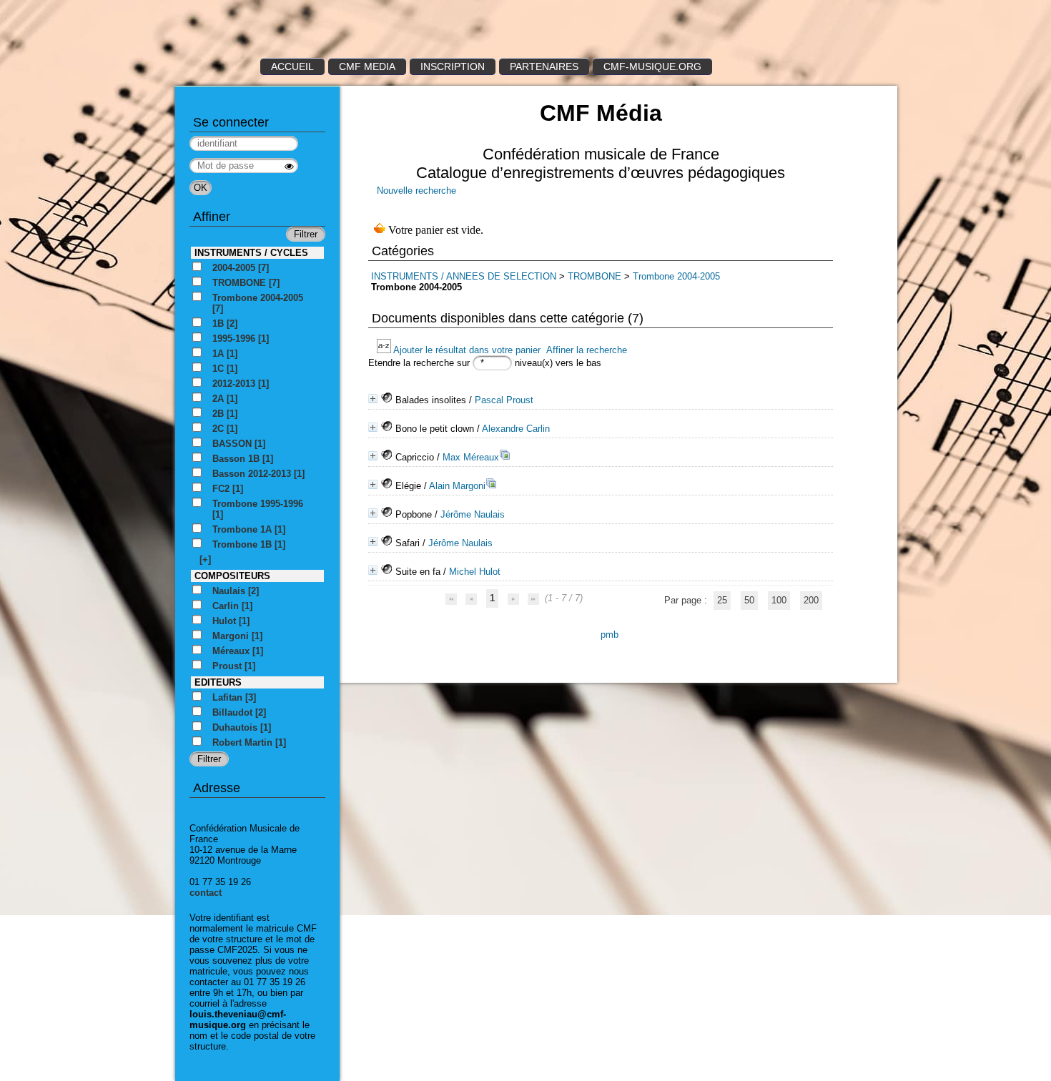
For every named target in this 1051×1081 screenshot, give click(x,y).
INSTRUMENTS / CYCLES (251, 252)
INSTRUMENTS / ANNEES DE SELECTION (463, 276)
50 (749, 600)
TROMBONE (596, 276)
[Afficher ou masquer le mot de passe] (289, 166)
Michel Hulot (474, 571)
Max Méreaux (471, 457)
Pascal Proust (504, 400)
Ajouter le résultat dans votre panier (467, 350)
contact (205, 892)
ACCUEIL (292, 66)
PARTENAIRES (544, 66)
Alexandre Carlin (516, 428)
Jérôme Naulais (472, 514)
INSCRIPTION (452, 66)
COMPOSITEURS (232, 576)
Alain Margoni (457, 485)
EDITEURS (218, 682)
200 (811, 600)
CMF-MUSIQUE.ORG (652, 66)
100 (778, 600)
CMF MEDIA (367, 66)
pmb (609, 634)
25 (722, 600)
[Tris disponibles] (385, 350)
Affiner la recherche (586, 350)
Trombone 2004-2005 (676, 276)
